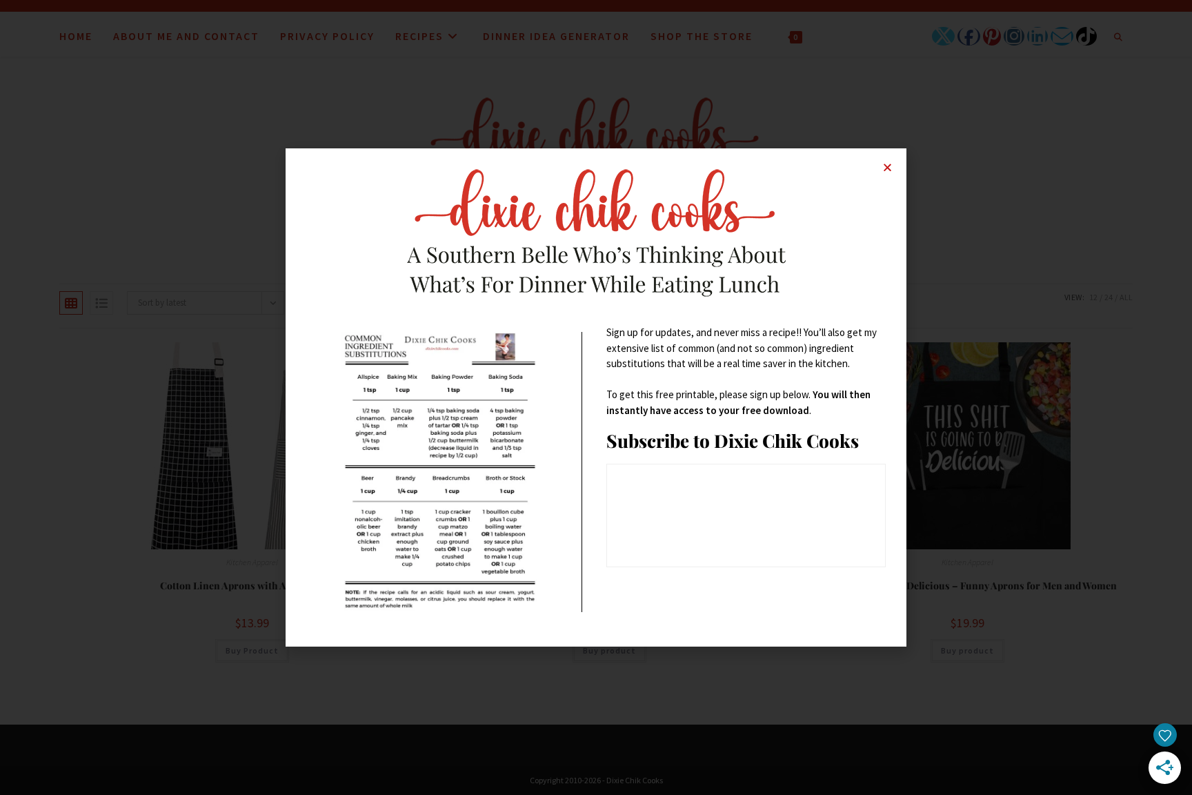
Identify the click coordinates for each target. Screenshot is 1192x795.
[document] (596, 397)
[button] (887, 167)
